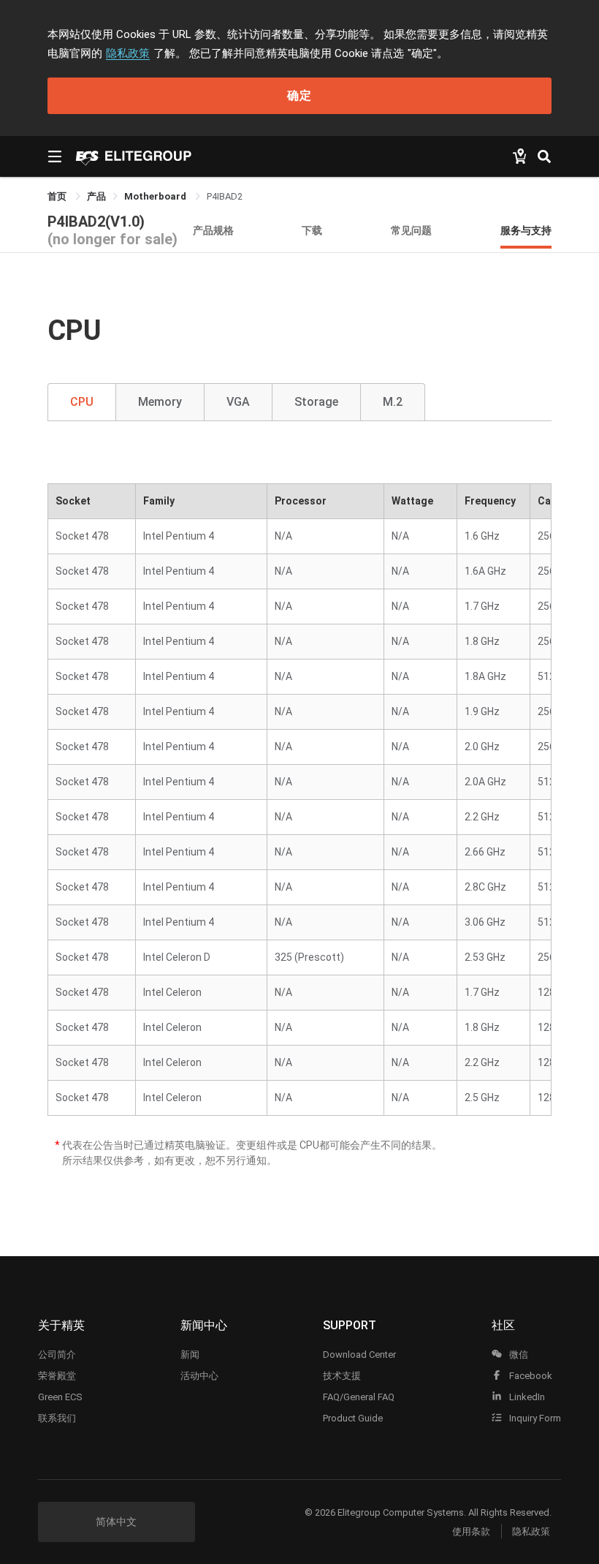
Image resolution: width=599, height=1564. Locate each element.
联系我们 (57, 1418)
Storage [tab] (316, 402)
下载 (312, 230)
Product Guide (353, 1418)
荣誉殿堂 (57, 1375)
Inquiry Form (534, 1418)
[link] (96, 196)
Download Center (359, 1354)
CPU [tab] (82, 402)
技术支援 (342, 1375)
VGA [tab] (238, 402)
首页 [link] (58, 196)
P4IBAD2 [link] (225, 196)
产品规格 (213, 230)
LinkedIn (526, 1396)
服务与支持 (526, 230)
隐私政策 (128, 53)
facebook (529, 1375)
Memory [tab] (160, 402)
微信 (517, 1354)
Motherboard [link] (156, 196)
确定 (299, 95)
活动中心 (199, 1375)
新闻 (189, 1354)
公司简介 (57, 1354)
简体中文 (116, 1521)
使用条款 (471, 1531)
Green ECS (60, 1396)
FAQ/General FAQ (358, 1396)
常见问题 (411, 230)
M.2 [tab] (392, 402)
